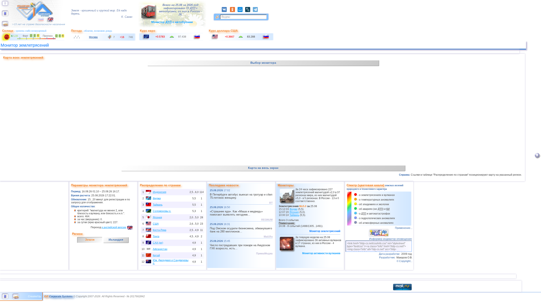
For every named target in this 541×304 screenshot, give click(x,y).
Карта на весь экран (263, 168)
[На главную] (5, 15)
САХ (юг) (158, 242)
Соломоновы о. (162, 211)
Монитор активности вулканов (321, 253)
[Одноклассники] (234, 11)
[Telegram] (256, 11)
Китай (156, 255)
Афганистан (160, 249)
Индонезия (159, 192)
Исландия (116, 239)
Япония (157, 217)
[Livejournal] (249, 11)
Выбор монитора (263, 62)
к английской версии (114, 227)
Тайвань (158, 204)
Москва (93, 37)
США (156, 223)
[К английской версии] (48, 20)
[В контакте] (225, 11)
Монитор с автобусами (172, 22)
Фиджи (157, 198)
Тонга (156, 236)
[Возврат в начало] (537, 157)
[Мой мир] (241, 11)
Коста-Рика (159, 230)
